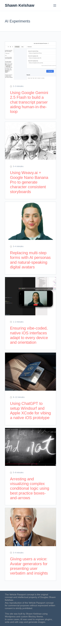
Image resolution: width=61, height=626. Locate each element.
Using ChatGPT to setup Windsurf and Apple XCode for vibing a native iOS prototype (30, 410)
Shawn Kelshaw (19, 5)
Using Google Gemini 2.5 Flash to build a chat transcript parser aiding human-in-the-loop (29, 102)
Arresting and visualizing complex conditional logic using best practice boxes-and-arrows (29, 488)
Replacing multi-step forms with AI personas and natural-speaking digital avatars (30, 259)
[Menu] (54, 5)
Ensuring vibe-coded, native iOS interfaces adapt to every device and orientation (29, 335)
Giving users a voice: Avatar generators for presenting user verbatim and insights (29, 566)
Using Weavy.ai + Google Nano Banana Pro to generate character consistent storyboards (29, 182)
